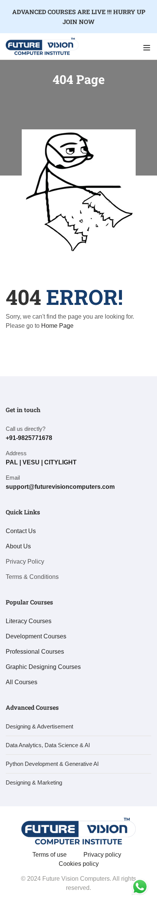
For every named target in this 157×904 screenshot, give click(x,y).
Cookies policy (79, 863)
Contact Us (21, 531)
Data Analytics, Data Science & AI (48, 745)
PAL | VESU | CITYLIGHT (41, 462)
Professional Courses (35, 651)
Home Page (57, 325)
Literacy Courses (28, 621)
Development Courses (36, 636)
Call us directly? (25, 428)
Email (13, 477)
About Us (18, 546)
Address (16, 453)
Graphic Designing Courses (43, 667)
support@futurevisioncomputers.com (60, 486)
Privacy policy (102, 854)
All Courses (21, 682)
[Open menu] (147, 47)
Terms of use (49, 854)
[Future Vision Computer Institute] (42, 46)
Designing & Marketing (34, 782)
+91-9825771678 (29, 438)
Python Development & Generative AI (52, 764)
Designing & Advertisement (39, 726)
